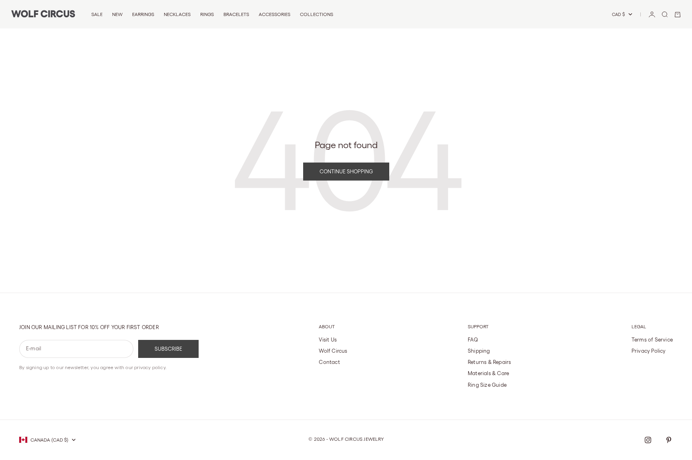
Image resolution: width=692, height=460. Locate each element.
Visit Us (328, 340)
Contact (329, 362)
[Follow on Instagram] (648, 440)
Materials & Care (488, 373)
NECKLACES (177, 14)
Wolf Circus (333, 351)
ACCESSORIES (274, 14)
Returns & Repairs (489, 362)
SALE (97, 14)
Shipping (479, 351)
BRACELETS (236, 14)
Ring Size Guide (487, 385)
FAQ (473, 340)
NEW (117, 14)
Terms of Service (652, 340)
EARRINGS (143, 14)
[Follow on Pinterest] (669, 440)
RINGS (207, 14)
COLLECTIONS (316, 14)
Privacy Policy (649, 351)
